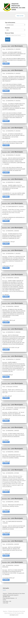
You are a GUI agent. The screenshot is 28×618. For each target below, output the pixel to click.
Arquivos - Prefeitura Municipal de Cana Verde (18, 6)
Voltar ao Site (20, 15)
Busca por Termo (9, 33)
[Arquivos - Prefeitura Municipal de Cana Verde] (7, 7)
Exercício (7, 27)
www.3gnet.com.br (14, 614)
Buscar (7, 39)
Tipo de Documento (10, 22)
